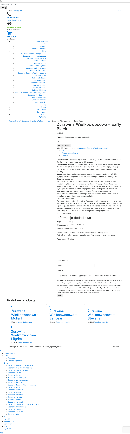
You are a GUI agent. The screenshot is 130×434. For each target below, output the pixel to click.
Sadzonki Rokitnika (39, 78)
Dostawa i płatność (39, 49)
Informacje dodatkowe (69, 153)
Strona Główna (40, 41)
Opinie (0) (64, 155)
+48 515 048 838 (13, 18)
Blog (44, 105)
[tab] (92, 150)
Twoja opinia (62, 260)
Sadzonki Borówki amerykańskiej (33, 53)
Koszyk (43, 114)
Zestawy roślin (40, 102)
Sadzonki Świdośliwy (38, 71)
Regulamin (42, 46)
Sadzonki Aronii (40, 75)
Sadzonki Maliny (40, 61)
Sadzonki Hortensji (39, 90)
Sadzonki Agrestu (39, 85)
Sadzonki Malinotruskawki (36, 68)
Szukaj (43, 117)
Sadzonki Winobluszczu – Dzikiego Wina (30, 92)
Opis (62, 151)
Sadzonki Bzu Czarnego (37, 95)
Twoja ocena (62, 239)
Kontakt (43, 107)
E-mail (60, 271)
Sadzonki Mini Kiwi (39, 100)
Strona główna (14, 121)
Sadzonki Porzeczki (38, 83)
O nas (44, 44)
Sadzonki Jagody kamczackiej (34, 56)
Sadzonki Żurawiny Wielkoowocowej (32, 73)
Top (1, 433)
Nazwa (60, 266)
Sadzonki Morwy (40, 80)
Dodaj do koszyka (63, 145)
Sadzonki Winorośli (39, 97)
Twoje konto (41, 110)
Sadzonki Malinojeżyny (37, 66)
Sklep (44, 51)
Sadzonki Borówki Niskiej (36, 58)
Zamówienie (41, 112)
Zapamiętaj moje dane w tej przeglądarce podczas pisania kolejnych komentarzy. (89, 276)
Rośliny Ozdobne (39, 88)
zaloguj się (17, 11)
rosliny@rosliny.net (14, 20)
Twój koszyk (11, 36)
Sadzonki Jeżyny (39, 63)
